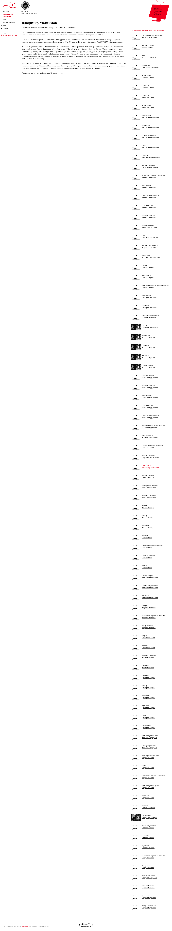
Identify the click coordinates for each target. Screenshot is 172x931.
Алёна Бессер (147, 47)
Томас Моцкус (148, 508)
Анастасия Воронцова (151, 157)
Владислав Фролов (149, 878)
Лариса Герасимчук (150, 167)
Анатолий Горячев (149, 227)
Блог (4, 25)
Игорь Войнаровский (150, 117)
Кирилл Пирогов (149, 608)
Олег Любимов (148, 448)
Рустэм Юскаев (148, 888)
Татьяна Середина (149, 738)
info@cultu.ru (26, 926)
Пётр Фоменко (148, 858)
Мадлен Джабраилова (151, 257)
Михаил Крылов (148, 337)
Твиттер (5, 28)
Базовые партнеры (9, 22)
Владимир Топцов (149, 818)
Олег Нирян (147, 538)
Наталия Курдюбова (150, 377)
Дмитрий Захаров (149, 297)
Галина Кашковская (150, 327)
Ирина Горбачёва (149, 177)
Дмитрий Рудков (148, 678)
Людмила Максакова (150, 457)
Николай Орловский (150, 578)
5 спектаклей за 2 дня (10, 35)
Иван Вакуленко (148, 97)
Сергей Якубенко (149, 898)
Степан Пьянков (148, 638)
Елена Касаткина (149, 317)
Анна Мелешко (148, 478)
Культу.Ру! (6, 11)
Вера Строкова (148, 758)
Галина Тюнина (148, 848)
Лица (4, 19)
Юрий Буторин (148, 77)
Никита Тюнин (148, 828)
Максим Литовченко (150, 437)
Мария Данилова (149, 247)
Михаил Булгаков (149, 57)
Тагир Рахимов (148, 658)
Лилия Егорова (148, 267)
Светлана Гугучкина (150, 237)
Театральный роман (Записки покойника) (147, 30)
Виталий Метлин (149, 487)
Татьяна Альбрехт (149, 37)
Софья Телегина (148, 808)
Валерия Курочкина (150, 427)
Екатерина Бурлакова (150, 67)
